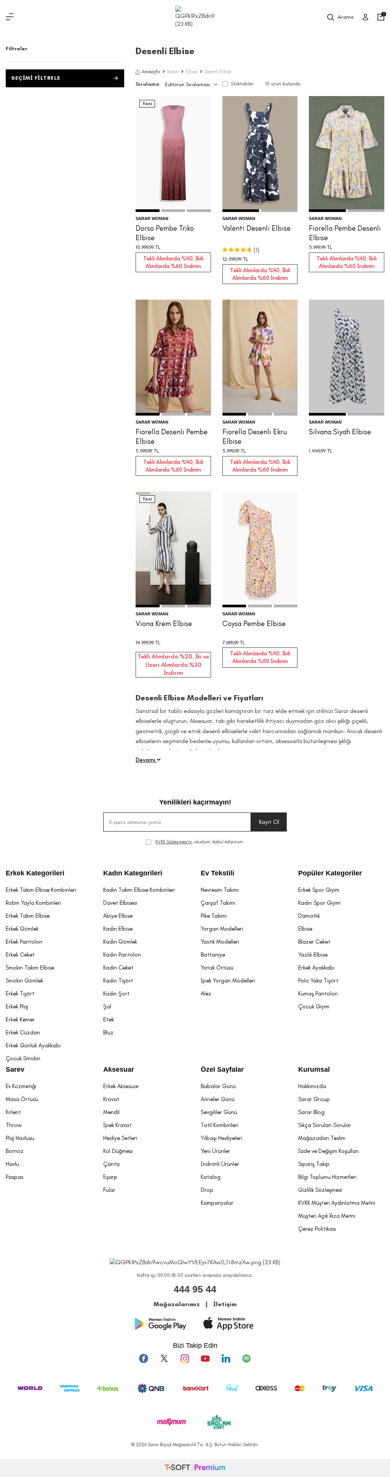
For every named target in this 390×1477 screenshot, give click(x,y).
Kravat (111, 1099)
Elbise (191, 71)
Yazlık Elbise (313, 954)
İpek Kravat (117, 1125)
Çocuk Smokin (23, 1058)
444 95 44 (195, 1289)
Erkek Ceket (20, 954)
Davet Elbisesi (120, 902)
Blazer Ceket (314, 941)
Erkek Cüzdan (23, 1032)
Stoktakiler (242, 84)
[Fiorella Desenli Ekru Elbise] (260, 358)
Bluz (108, 1032)
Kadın (173, 71)
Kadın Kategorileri (132, 873)
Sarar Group (314, 1099)
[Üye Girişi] (365, 17)
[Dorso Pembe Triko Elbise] (173, 154)
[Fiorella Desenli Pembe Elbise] (173, 358)
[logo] (195, 17)
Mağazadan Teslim (321, 1138)
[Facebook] (143, 1358)
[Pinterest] (246, 1358)
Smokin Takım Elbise (30, 967)
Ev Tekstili (217, 873)
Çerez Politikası (317, 1228)
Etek (108, 1019)
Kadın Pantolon (122, 954)
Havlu (12, 1164)
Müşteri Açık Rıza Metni (326, 1215)
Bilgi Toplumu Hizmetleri (327, 1177)
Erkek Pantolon (24, 941)
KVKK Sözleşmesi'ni (173, 841)
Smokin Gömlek (24, 980)
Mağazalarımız (176, 1304)
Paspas (14, 1177)
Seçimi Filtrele (36, 78)
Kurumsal (314, 1069)
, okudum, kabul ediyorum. (199, 841)
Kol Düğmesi (118, 1151)
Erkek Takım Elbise (28, 915)
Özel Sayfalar (222, 1069)
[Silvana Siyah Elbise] (346, 358)
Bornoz (15, 1151)
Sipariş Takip (313, 1164)
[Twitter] (164, 1358)
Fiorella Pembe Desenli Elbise (345, 233)
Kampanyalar (217, 1202)
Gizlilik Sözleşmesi (320, 1189)
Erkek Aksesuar (121, 1086)
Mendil (111, 1112)
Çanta (111, 1164)
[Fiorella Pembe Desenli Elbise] (346, 154)
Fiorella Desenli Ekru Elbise (254, 436)
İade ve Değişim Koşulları (328, 1151)
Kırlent (13, 1112)
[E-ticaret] (195, 1468)
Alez (206, 993)
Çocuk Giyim (313, 1006)
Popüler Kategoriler (330, 873)
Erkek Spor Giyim (318, 889)
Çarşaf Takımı (218, 902)
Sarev (15, 1069)
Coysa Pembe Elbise (254, 623)
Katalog (211, 1177)
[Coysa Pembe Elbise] (260, 549)
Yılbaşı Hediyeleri (221, 1138)
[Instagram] (184, 1358)
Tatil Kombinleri (219, 1125)
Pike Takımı (214, 915)
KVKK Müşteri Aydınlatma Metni (336, 1202)
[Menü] (10, 17)
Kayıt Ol (269, 821)
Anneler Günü (218, 1099)
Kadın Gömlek (120, 941)
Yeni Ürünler (215, 1151)
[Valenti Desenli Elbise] (260, 154)
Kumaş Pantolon (318, 993)
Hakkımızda (312, 1086)
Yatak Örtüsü (217, 967)
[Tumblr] (225, 1358)
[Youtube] (205, 1358)
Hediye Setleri (120, 1138)
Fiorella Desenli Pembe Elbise (172, 436)
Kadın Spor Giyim (319, 902)
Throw (14, 1125)
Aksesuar (118, 1069)
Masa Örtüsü (22, 1099)
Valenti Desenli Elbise (256, 228)
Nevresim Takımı (220, 889)
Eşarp (110, 1177)
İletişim (225, 1304)
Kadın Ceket (118, 967)
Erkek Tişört (20, 993)
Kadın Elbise (118, 928)
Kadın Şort (116, 993)
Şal (107, 1006)
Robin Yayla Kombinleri (33, 902)
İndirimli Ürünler (220, 1164)
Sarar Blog (311, 1112)
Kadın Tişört (118, 980)
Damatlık (309, 915)
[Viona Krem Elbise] (173, 549)
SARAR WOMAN (152, 218)
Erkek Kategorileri (35, 873)
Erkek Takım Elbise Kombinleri (41, 889)
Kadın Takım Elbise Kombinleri (139, 889)
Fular (109, 1189)
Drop (207, 1189)
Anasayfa (151, 71)
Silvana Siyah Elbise (340, 431)
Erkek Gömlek (22, 928)
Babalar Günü (218, 1086)
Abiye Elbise (118, 915)
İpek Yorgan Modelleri (228, 980)
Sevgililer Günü (219, 1112)
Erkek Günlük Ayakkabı (33, 1045)
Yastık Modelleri (220, 941)
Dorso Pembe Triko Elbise (165, 233)
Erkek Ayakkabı (316, 967)
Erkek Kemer (20, 1019)
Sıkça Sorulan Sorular (324, 1125)
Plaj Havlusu (20, 1138)
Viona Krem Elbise (164, 623)
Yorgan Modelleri (222, 928)
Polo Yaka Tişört (318, 980)
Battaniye (213, 954)
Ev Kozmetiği (21, 1086)
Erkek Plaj (17, 1006)
